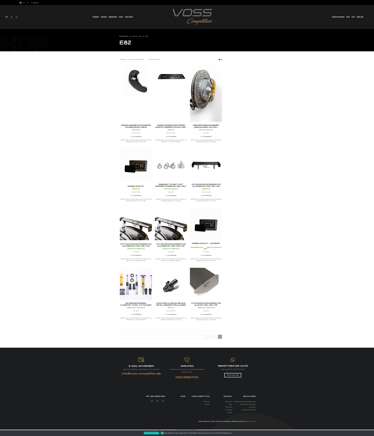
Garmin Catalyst (136, 186)
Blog (353, 17)
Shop (348, 17)
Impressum (252, 407)
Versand (104, 17)
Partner (207, 404)
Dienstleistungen (338, 17)
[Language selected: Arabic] (15, 2)
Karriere (96, 17)
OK (162, 433)
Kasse (121, 17)
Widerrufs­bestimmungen (248, 404)
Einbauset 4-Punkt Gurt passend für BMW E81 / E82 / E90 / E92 (171, 186)
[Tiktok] (24, 3)
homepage (124, 36)
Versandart (228, 410)
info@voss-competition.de (141, 373)
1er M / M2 (137, 36)
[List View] (221, 59)
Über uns (360, 17)
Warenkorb (113, 17)
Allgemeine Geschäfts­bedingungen (245, 402)
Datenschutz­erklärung (249, 410)
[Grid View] (219, 59)
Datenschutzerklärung (151, 433)
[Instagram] (28, 3)
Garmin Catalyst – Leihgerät (206, 243)
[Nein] (372, 433)
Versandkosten (207, 136)
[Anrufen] (187, 359)
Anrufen (187, 366)
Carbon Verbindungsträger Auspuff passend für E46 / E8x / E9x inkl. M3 (170, 127)
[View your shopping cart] (7, 17)
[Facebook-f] (31, 3)
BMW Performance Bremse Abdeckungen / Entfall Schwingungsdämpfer (206, 127)
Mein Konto (129, 17)
